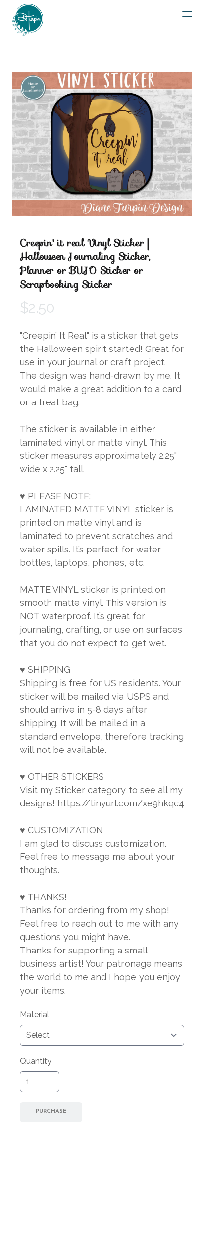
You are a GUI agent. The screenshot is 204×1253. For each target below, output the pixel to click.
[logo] (27, 20)
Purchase (51, 1111)
